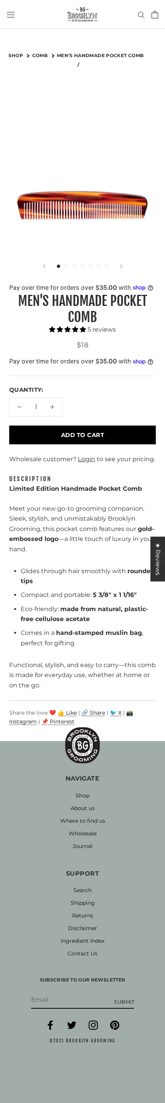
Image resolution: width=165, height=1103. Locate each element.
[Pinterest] (114, 1028)
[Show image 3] (74, 266)
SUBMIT (124, 1002)
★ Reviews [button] (158, 558)
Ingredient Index (82, 940)
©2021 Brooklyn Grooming (83, 1041)
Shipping (83, 902)
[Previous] (44, 266)
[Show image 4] (82, 266)
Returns (82, 915)
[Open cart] (155, 14)
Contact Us (82, 953)
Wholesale (83, 833)
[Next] (121, 266)
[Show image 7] (107, 266)
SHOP (16, 55)
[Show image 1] (58, 266)
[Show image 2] (66, 266)
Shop (82, 795)
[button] (68, 329)
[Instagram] (93, 1028)
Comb (40, 55)
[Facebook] (50, 1028)
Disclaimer (82, 928)
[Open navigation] (11, 14)
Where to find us (82, 820)
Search (82, 890)
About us (83, 808)
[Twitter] (71, 1028)
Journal (82, 846)
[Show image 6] (99, 266)
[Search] (141, 14)
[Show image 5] (90, 266)
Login (86, 459)
